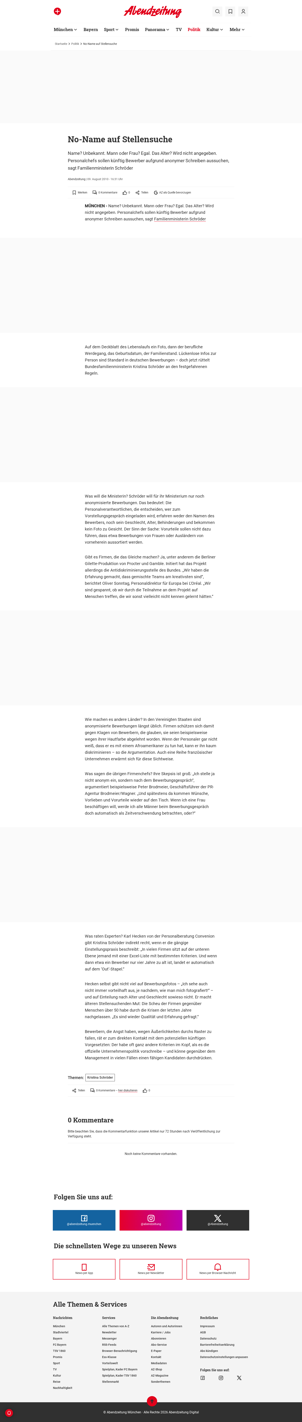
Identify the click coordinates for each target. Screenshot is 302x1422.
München (63, 29)
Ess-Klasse (109, 1357)
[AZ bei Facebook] (202, 1378)
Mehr (235, 29)
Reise (56, 1381)
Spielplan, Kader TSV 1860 (119, 1375)
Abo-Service (159, 1344)
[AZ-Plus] (57, 11)
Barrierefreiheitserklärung (217, 1344)
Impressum (207, 1326)
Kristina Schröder (100, 1077)
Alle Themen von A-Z (115, 1326)
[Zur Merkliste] (230, 11)
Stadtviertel (60, 1332)
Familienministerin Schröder (180, 219)
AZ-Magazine (159, 1375)
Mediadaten (159, 1363)
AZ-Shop (156, 1369)
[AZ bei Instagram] (221, 1378)
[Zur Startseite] (152, 17)
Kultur (212, 29)
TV (179, 29)
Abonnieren (158, 1338)
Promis (132, 29)
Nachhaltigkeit (62, 1388)
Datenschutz (208, 1338)
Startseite (61, 43)
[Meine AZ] (243, 11)
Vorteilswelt (110, 1363)
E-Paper (156, 1351)
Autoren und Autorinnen (166, 1326)
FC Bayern (59, 1344)
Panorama (155, 29)
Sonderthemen (160, 1381)
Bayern (91, 29)
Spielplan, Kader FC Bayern (119, 1369)
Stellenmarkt (110, 1381)
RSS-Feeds (109, 1344)
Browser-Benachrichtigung (119, 1351)
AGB (203, 1332)
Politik (194, 29)
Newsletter (109, 1332)
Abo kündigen (209, 1351)
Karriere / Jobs (161, 1332)
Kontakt (156, 1357)
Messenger (109, 1338)
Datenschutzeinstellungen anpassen (224, 1357)
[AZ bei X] (239, 1378)
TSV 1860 (59, 1351)
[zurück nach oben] (152, 1403)
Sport (109, 29)
